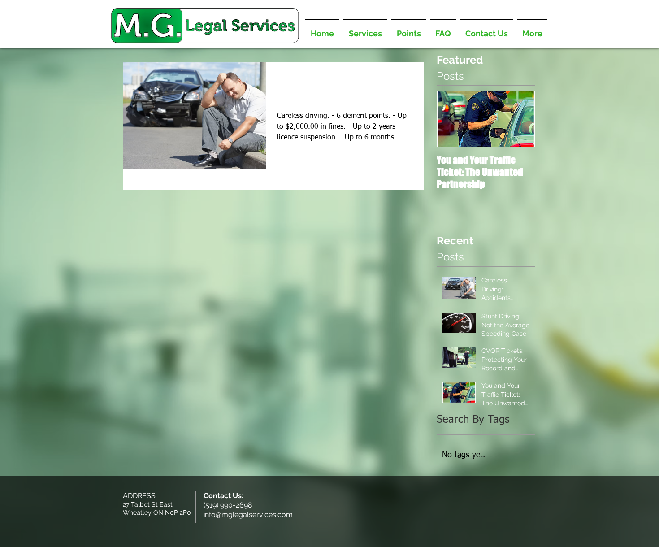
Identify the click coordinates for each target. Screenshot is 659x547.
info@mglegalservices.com (248, 514)
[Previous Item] (451, 119)
